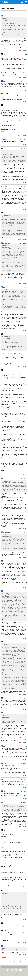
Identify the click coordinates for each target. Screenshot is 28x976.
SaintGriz (5, 93)
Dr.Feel (4, 139)
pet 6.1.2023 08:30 (23, 923)
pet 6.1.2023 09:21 (23, 930)
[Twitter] (12, 970)
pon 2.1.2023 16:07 (23, 746)
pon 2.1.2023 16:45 (23, 763)
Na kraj (25, 11)
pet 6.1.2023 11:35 (23, 946)
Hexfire (4, 212)
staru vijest (18, 563)
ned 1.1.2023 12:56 (23, 212)
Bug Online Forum (6, 2)
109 (11, 961)
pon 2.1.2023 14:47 (23, 641)
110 (14, 961)
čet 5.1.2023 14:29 (23, 791)
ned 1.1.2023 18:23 (23, 334)
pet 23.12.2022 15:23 (23, 81)
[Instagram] (16, 970)
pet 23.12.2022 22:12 (23, 93)
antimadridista (6, 148)
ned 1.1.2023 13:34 (23, 243)
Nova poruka (3, 11)
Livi (3, 874)
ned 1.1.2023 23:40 (23, 478)
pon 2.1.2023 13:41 (23, 591)
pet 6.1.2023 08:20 (23, 890)
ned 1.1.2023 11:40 (23, 105)
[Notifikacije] (18, 2)
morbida (5, 779)
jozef (4, 16)
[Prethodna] (6, 962)
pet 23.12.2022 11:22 (23, 16)
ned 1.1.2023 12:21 (23, 148)
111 (16, 961)
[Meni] (26, 2)
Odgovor (19, 50)
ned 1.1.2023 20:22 (23, 370)
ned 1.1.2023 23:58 (23, 532)
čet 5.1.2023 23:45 (23, 830)
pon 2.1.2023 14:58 (23, 698)
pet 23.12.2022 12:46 (23, 54)
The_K (4, 890)
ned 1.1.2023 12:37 (23, 186)
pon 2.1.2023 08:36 (23, 561)
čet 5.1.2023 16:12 (23, 802)
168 (20, 961)
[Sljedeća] (22, 962)
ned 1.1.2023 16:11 (23, 287)
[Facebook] (7, 970)
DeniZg (4, 923)
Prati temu (21, 11)
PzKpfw (4, 54)
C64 (4, 81)
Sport (3, 6)
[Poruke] (22, 2)
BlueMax (5, 591)
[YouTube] (20, 970)
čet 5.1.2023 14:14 (23, 779)
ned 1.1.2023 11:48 (23, 139)
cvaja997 (5, 186)
